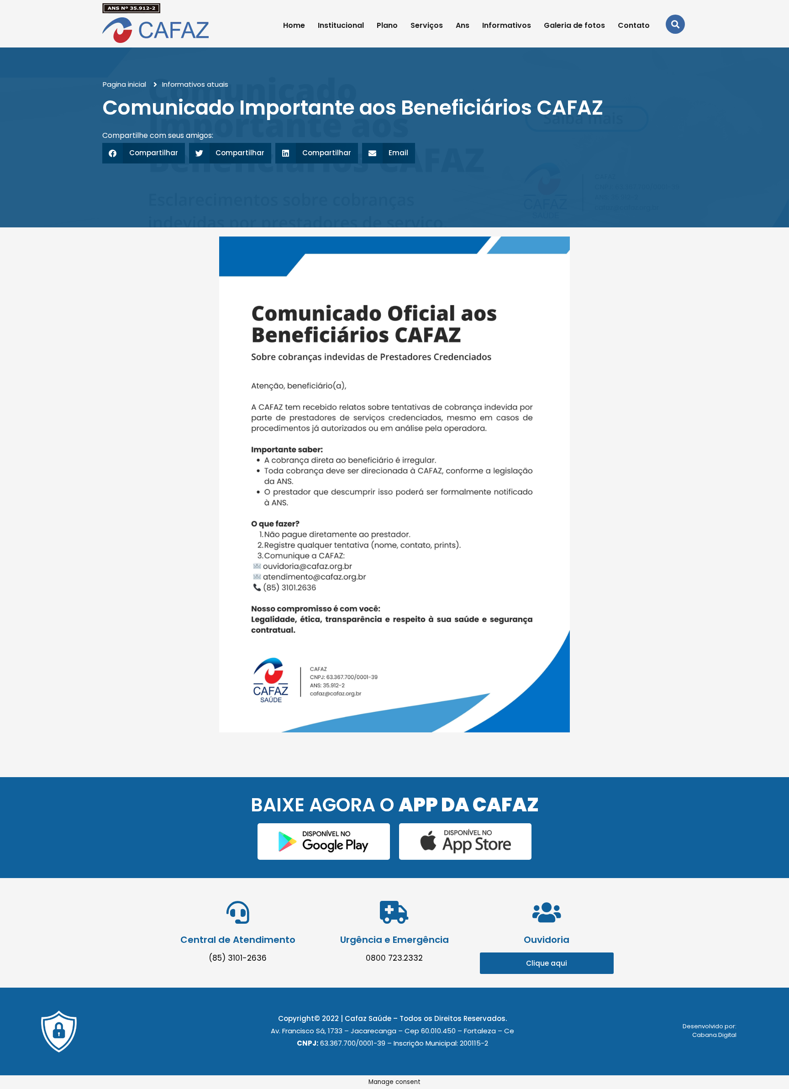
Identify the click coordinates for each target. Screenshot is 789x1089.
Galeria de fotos (574, 25)
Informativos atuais (195, 84)
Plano (387, 25)
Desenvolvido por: (709, 1026)
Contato (634, 25)
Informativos (506, 25)
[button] (143, 153)
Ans (462, 25)
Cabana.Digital (714, 1035)
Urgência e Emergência (394, 939)
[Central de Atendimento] (237, 912)
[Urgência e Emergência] (394, 912)
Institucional (341, 25)
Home (294, 25)
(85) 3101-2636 (238, 957)
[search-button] (675, 24)
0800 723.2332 (394, 957)
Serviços (426, 25)
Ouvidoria (546, 939)
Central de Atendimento (237, 939)
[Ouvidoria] (546, 912)
